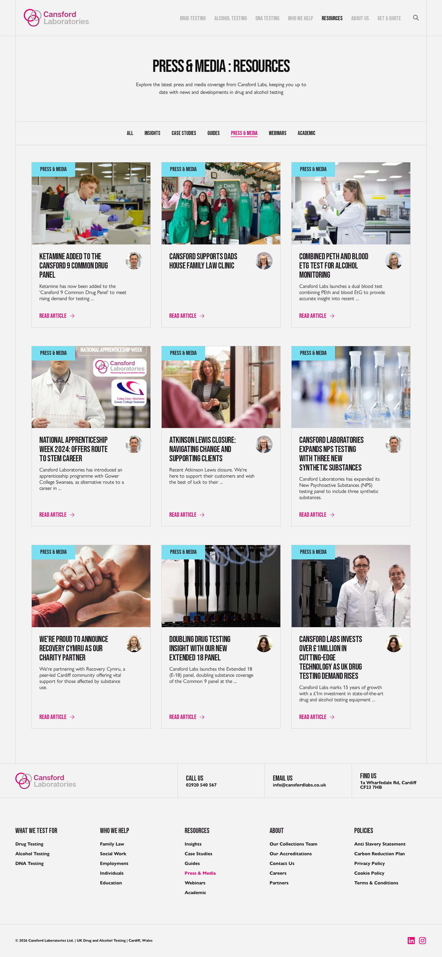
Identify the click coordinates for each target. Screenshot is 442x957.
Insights (152, 133)
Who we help (300, 19)
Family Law (112, 844)
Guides (213, 133)
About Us (360, 19)
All (130, 133)
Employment (114, 863)
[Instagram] (422, 941)
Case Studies (184, 133)
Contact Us (282, 863)
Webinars (277, 133)
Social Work (113, 854)
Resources (332, 19)
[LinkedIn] (411, 941)
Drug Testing (193, 19)
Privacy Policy (369, 863)
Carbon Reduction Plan (379, 854)
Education (111, 883)
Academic (306, 133)
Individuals (112, 873)
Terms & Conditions (376, 883)
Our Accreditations (291, 854)
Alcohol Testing (230, 19)
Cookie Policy (369, 873)
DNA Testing (267, 19)
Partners (279, 883)
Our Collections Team (293, 844)
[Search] (416, 17)
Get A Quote (389, 19)
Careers (278, 873)
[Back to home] (56, 17)
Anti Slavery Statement (380, 844)
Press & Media (244, 133)
